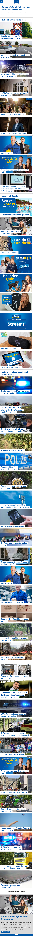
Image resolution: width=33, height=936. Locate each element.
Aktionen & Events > (10, 196)
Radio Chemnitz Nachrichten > (15, 20)
